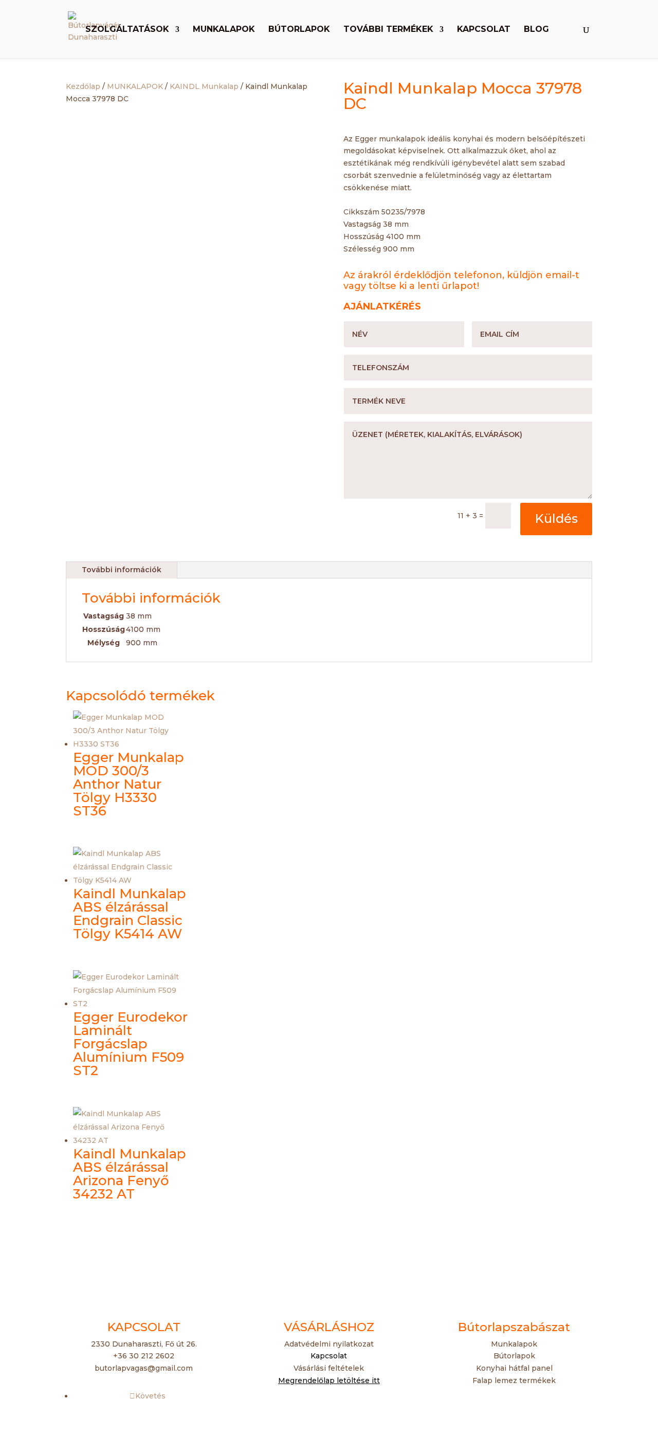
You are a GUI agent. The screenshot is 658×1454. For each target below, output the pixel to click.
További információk (121, 569)
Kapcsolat (483, 30)
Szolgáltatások (127, 30)
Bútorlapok (299, 30)
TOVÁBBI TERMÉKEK (388, 30)
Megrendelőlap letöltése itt (329, 1380)
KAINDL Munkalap (204, 86)
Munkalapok (224, 30)
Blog (536, 30)
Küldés (556, 518)
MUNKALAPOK (135, 86)
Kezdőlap (83, 86)
